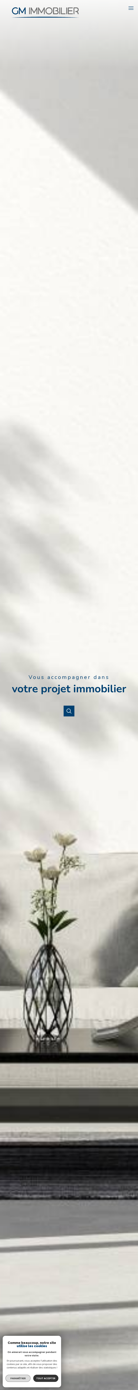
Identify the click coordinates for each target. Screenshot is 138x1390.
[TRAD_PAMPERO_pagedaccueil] (45, 19)
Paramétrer (18, 1378)
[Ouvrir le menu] (132, 8)
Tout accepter (45, 1378)
